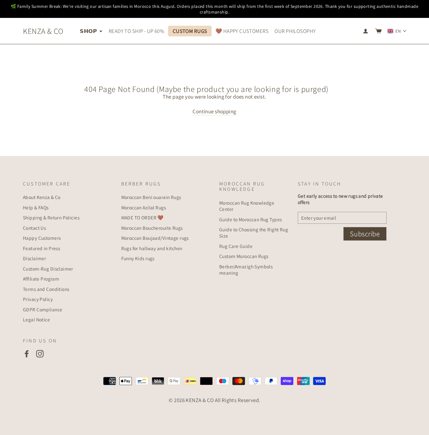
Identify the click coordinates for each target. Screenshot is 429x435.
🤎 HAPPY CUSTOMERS (242, 31)
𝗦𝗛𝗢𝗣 (89, 31)
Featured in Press (41, 248)
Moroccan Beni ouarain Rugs (151, 197)
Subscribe (365, 234)
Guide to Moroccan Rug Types (250, 219)
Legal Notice (36, 319)
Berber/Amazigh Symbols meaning (246, 269)
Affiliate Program (41, 279)
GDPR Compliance (42, 309)
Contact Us (34, 228)
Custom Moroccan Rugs (244, 256)
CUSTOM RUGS (190, 31)
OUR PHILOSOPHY (295, 31)
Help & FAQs (36, 207)
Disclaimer (34, 258)
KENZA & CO (43, 31)
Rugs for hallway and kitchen (151, 248)
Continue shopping (214, 111)
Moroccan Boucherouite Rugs (152, 228)
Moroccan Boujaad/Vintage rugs (155, 238)
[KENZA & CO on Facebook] (26, 353)
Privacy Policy (38, 299)
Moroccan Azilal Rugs (143, 207)
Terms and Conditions (46, 289)
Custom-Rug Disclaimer (48, 269)
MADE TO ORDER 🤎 (142, 217)
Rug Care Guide (236, 246)
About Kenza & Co (42, 197)
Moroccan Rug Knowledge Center (246, 206)
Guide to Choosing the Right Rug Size (253, 232)
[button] (397, 31)
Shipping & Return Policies (51, 217)
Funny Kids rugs (138, 258)
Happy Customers (42, 238)
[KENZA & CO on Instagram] (40, 353)
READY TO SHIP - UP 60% (136, 31)
